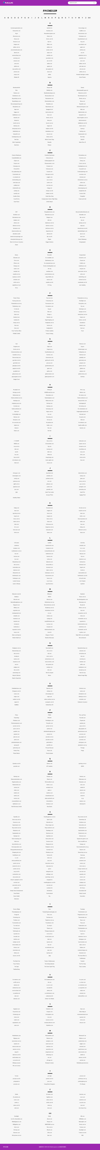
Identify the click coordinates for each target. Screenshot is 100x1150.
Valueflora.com (49, 1025)
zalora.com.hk (16, 1105)
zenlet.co (16, 1102)
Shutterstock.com (82, 833)
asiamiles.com (82, 58)
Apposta (49, 77)
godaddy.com (82, 357)
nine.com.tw (49, 650)
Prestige (82, 747)
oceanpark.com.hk (49, 702)
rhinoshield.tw (49, 801)
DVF (16, 212)
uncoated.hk (49, 987)
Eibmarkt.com (16, 257)
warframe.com (49, 1046)
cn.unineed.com (16, 177)
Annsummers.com (82, 33)
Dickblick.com (16, 214)
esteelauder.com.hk (82, 282)
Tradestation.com (82, 925)
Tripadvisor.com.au (49, 920)
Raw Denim (49, 806)
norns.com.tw (49, 656)
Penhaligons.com (49, 720)
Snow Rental (16, 893)
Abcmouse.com (16, 36)
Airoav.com (16, 39)
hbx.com (49, 428)
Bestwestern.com (49, 98)
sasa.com (49, 860)
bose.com (49, 114)
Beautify (49, 142)
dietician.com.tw (16, 225)
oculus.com (16, 693)
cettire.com (82, 182)
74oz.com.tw (49, 1127)
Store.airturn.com (49, 838)
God (16, 343)
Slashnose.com (49, 833)
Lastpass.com (16, 548)
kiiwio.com (49, 521)
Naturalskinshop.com (82, 648)
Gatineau (82, 376)
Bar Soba (82, 136)
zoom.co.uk (16, 1099)
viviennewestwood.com (82, 1014)
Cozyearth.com (82, 168)
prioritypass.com (82, 742)
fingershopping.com (49, 319)
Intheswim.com (82, 441)
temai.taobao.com (16, 944)
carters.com (49, 182)
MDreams (49, 594)
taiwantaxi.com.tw (82, 936)
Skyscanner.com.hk (82, 816)
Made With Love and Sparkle (82, 635)
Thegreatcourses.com (82, 914)
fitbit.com (49, 311)
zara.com (82, 1105)
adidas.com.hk (82, 63)
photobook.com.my (82, 745)
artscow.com (82, 69)
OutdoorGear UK (49, 704)
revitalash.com (49, 787)
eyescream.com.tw (82, 271)
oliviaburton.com (82, 693)
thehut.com (16, 953)
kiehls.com (82, 521)
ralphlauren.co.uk (16, 803)
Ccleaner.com (49, 166)
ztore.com (49, 1108)
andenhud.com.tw (82, 55)
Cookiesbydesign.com (83, 171)
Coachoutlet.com (16, 174)
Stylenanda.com (82, 827)
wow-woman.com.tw (16, 1041)
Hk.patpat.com (16, 389)
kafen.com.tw (16, 521)
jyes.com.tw (82, 484)
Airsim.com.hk (49, 39)
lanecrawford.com (82, 572)
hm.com (49, 414)
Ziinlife (16, 1094)
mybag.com (49, 618)
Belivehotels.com (49, 106)
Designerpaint (82, 242)
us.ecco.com (49, 985)
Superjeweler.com (16, 833)
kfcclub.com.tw (82, 507)
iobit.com (16, 449)
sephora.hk (16, 887)
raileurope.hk (82, 803)
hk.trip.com (49, 419)
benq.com (49, 120)
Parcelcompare (49, 753)
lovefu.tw (82, 570)
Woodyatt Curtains (49, 1063)
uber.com (16, 996)
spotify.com (82, 857)
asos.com (82, 60)
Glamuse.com (82, 343)
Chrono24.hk (16, 168)
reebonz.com (82, 801)
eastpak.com (16, 271)
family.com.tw (16, 322)
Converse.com (82, 158)
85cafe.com (49, 1129)
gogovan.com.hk (16, 368)
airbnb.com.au (82, 71)
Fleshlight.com (82, 300)
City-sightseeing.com (16, 171)
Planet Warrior (16, 753)
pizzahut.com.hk (49, 739)
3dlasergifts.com (82, 1121)
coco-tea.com (49, 185)
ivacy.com (82, 451)
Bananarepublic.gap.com (82, 90)
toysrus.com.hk (16, 955)
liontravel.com (82, 564)
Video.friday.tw (82, 1011)
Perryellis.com (49, 723)
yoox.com (49, 1081)
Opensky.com (49, 688)
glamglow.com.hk (16, 365)
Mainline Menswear (49, 637)
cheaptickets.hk (82, 190)
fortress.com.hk (82, 319)
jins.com (49, 481)
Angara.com (16, 44)
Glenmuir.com (82, 354)
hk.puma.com (82, 417)
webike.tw (82, 1054)
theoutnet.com (82, 953)
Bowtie (82, 87)
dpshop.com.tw (82, 222)
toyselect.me (16, 933)
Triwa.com (82, 922)
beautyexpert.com (82, 134)
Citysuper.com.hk (49, 174)
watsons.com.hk (82, 1057)
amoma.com (16, 71)
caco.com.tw (49, 179)
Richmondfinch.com (49, 782)
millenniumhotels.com (49, 629)
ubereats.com (16, 998)
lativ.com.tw (16, 564)
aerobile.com (49, 55)
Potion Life (49, 750)
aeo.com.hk (49, 60)
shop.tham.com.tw (49, 863)
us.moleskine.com (82, 985)
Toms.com (49, 914)
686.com (82, 1116)
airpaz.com (49, 52)
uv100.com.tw (16, 982)
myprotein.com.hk (16, 629)
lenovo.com (49, 578)
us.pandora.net (16, 993)
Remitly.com (16, 776)
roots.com (82, 784)
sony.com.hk (16, 871)
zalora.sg (49, 1105)
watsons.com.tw (16, 1049)
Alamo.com (49, 36)
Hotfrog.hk (49, 389)
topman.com (49, 942)
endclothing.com (82, 276)
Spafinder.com (49, 836)
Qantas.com (49, 763)
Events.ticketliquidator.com (49, 266)
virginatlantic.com (16, 1022)
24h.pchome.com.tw (16, 1135)
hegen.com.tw (49, 411)
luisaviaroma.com (50, 575)
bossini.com (49, 134)
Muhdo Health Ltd (16, 637)
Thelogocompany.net (49, 931)
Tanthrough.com (16, 931)
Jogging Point (82, 495)
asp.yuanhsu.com (16, 69)
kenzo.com (49, 513)
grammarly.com (82, 360)
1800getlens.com (16, 1124)
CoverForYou (16, 199)
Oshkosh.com (82, 688)
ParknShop (16, 717)
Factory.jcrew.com (16, 300)
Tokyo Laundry (82, 966)
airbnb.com (16, 66)
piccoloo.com (82, 734)
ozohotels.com (82, 699)
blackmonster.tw (82, 120)
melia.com (82, 615)
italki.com (49, 451)
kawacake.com (49, 529)
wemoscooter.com (16, 1046)
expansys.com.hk (16, 276)
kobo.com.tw (49, 518)
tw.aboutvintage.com (82, 950)
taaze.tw (82, 933)
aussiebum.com (49, 58)
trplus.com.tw (82, 944)
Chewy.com (82, 160)
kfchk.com (16, 532)
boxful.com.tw (16, 123)
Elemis (16, 255)
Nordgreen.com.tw (16, 648)
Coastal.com (49, 171)
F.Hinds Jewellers (50, 330)
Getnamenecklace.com (16, 352)
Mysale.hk (82, 605)
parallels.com (17, 731)
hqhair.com (16, 425)
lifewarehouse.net (16, 561)
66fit (82, 1135)
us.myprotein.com (82, 987)
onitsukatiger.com (50, 693)
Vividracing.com (16, 1014)
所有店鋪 (5, 1146)
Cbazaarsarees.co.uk (49, 163)
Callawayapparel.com (49, 160)
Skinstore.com (82, 836)
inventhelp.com (82, 449)
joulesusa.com (16, 481)
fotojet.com (82, 317)
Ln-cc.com (82, 548)
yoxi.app (49, 1075)
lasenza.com (49, 556)
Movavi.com (49, 599)
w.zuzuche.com (16, 1060)
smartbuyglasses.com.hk (49, 882)
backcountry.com (49, 112)
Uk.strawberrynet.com (49, 979)
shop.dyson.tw (49, 866)
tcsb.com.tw (49, 933)
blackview (16, 145)
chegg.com (49, 188)
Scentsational (49, 893)
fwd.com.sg (16, 311)
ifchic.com (82, 454)
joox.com (16, 489)
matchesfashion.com (82, 624)
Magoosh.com (16, 605)
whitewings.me (49, 1054)
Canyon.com (16, 163)
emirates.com (16, 279)
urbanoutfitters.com (82, 996)
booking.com (82, 131)
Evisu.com (16, 260)
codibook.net (16, 185)
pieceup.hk (16, 745)
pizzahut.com (82, 739)
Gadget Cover (16, 379)
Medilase (16, 596)
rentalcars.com (49, 803)
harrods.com (82, 428)
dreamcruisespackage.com (16, 236)
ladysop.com (82, 553)
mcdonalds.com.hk (82, 629)
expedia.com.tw (16, 274)
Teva (49, 909)
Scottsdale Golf (82, 890)
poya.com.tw (82, 726)
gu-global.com (16, 371)
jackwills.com (49, 489)
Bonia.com (82, 101)
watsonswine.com (82, 1052)
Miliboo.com (16, 607)
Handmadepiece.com (49, 397)
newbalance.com (82, 667)
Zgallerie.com (49, 1097)
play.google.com (82, 728)
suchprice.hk (49, 887)
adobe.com (49, 63)
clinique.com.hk (49, 190)
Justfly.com (16, 478)
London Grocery (16, 581)
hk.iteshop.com (82, 406)
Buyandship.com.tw (16, 98)
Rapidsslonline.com (16, 782)
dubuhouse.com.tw (49, 222)
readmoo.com (49, 792)
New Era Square (49, 672)
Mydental (82, 594)
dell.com (49, 220)
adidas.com (49, 47)
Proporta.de (82, 720)
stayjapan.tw (49, 879)
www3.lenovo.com (82, 1049)
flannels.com (49, 317)
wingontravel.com (49, 1052)
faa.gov (49, 309)
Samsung (82, 855)
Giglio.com (49, 346)
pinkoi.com (16, 739)
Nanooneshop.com (16, 650)
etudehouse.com (82, 266)
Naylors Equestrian (16, 678)
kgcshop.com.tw (16, 513)
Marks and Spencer (16, 635)
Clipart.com (16, 160)
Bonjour (49, 145)
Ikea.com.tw (49, 441)
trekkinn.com (16, 939)
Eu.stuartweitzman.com (49, 263)
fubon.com (16, 314)
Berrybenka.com (16, 106)
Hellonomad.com (16, 395)
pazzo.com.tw (16, 728)
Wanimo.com (49, 1038)
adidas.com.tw (16, 47)
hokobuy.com (49, 406)
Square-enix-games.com (82, 838)
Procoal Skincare (49, 747)
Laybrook (82, 583)
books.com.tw (82, 125)
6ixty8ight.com (82, 1129)
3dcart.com (49, 1119)
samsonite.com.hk (16, 885)
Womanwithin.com (49, 1035)
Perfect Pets (16, 750)
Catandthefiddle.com (16, 158)
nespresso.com (16, 661)
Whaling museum (16, 1063)
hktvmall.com (82, 414)
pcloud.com (49, 734)
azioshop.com (16, 58)
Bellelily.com (49, 90)
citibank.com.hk (49, 193)
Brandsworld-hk (16, 87)
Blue (16, 90)
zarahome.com (82, 1099)
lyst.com (16, 559)
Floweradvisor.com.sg (82, 298)
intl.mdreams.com (16, 460)
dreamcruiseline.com (16, 231)
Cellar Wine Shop (49, 196)
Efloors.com (16, 263)
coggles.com (49, 177)
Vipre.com (82, 1009)
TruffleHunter (82, 958)
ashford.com (82, 49)
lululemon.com (82, 559)
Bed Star (17, 139)
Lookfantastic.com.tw (16, 551)
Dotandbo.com (82, 214)
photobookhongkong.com (49, 731)
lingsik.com (82, 567)
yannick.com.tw (49, 1078)
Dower (16, 244)
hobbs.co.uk (49, 425)
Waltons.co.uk (82, 1038)
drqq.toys (82, 225)
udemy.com (49, 990)
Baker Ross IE (82, 142)
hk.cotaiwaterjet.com (82, 408)
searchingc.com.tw (49, 877)
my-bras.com (49, 624)
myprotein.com (16, 610)
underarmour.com (16, 987)
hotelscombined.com (16, 408)
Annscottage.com (82, 28)
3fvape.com (49, 1121)
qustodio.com (16, 766)
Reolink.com (82, 776)
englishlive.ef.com (16, 285)
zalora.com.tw (49, 1099)
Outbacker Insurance (82, 702)
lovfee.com (49, 559)
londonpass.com (16, 578)
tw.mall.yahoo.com (49, 936)
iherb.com (16, 462)
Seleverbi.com (49, 822)
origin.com (49, 696)
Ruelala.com (49, 776)
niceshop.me (82, 659)
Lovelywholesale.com (49, 551)
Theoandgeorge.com (16, 911)
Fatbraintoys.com (16, 306)
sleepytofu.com (49, 871)
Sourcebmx (82, 896)
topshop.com (49, 953)
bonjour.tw (16, 120)
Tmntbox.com (16, 920)
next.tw (16, 664)
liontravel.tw (82, 561)
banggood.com (49, 109)
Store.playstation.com (16, 846)
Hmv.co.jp (82, 389)
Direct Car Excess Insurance (16, 242)
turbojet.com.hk (16, 942)
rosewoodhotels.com (16, 801)
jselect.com (49, 486)
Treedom (82, 961)
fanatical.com (16, 317)
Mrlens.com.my (82, 607)
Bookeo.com (16, 93)
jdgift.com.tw (16, 484)
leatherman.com (49, 553)
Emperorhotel (82, 255)
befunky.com (16, 125)
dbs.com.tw (82, 217)
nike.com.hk (16, 670)
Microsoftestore (82, 637)
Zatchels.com (82, 1094)
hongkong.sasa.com (16, 403)
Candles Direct (16, 196)
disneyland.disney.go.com (16, 239)
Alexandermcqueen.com (49, 33)
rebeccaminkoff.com (49, 798)
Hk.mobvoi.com (82, 395)
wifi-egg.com (49, 1060)
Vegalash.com (16, 1009)
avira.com (16, 63)
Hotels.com (16, 430)
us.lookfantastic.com (49, 993)
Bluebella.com (49, 104)
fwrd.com (82, 328)
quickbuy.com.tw (82, 763)
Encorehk (49, 255)
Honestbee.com (49, 395)
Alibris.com (49, 44)
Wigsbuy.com (16, 1038)
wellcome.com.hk (16, 1054)
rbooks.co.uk (49, 784)
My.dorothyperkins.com (82, 599)
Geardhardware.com (49, 352)
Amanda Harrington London (82, 74)
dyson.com (82, 233)
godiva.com (49, 371)
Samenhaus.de (82, 819)
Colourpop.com (16, 166)
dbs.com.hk (49, 236)
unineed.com (82, 993)
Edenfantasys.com (49, 260)
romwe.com (16, 787)
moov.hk (49, 632)
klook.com (82, 532)
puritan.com (49, 728)
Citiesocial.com (49, 158)
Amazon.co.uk (16, 41)
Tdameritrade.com (82, 917)
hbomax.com (16, 417)
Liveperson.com (49, 548)
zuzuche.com (82, 1102)
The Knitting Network (49, 963)
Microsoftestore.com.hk (49, 605)
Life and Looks (82, 578)
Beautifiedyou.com (16, 101)
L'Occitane (16, 542)
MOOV (49, 596)
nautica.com (16, 659)
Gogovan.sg (49, 349)
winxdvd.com (82, 1046)
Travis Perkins (16, 963)
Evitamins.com (82, 257)
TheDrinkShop (16, 969)
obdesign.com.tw (82, 696)
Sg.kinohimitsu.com (16, 844)
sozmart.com (16, 882)
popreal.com (16, 734)
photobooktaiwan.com (16, 742)
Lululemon (16, 545)
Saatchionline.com (82, 830)
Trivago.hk (16, 914)
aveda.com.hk (49, 49)
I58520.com (16, 443)
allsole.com (16, 52)
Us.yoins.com (82, 979)
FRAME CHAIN (16, 333)
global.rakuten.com (49, 373)
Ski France (82, 887)
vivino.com (82, 1019)
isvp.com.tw (16, 446)
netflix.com (82, 664)
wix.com (49, 1057)
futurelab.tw (82, 322)
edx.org (49, 268)
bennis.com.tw (49, 117)
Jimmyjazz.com (16, 473)
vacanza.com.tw (49, 1019)
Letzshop (82, 542)
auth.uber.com (82, 66)
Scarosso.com (49, 841)
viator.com (16, 1025)
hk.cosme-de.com (16, 422)
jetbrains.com (49, 484)
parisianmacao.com (82, 731)
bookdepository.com (16, 136)
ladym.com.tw (49, 570)
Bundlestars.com (16, 95)
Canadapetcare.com (82, 166)
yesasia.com (82, 1075)
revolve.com (16, 798)
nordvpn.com (49, 667)
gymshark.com (16, 363)
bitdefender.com (16, 131)
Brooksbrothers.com (49, 101)
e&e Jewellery (82, 285)
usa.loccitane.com (16, 990)
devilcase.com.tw (49, 228)
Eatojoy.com (16, 266)
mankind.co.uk (16, 618)
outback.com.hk (16, 699)
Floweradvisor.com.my (16, 303)
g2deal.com (82, 368)
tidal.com (49, 939)
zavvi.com (82, 1097)
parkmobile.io (49, 742)
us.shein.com (82, 982)
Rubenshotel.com (16, 784)
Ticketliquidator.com (82, 928)
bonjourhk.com (16, 134)
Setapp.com (82, 844)
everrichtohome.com (49, 274)
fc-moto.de (16, 309)
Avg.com (82, 41)
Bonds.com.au (82, 98)
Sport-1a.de (49, 819)
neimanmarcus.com (49, 659)
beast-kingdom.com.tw (82, 117)
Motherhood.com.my (49, 602)
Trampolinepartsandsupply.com (49, 911)
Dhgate (49, 239)
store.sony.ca (82, 866)
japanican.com (16, 486)
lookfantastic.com (16, 575)
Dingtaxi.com (49, 217)
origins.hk (16, 702)
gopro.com (49, 368)
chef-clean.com (16, 182)
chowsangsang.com (82, 188)
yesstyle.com (16, 1084)
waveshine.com (49, 1049)
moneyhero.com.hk (82, 613)
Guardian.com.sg (16, 354)
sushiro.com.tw (16, 868)
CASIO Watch (49, 201)
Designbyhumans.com (49, 212)
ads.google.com (49, 69)
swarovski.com (82, 885)
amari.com (49, 71)
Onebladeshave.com (16, 688)
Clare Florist (16, 201)
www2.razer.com (49, 1043)
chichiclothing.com (16, 179)
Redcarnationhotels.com (16, 779)
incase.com (49, 462)
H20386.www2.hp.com (49, 392)
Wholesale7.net (82, 1035)
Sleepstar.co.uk (16, 830)
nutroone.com (82, 650)
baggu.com (16, 112)
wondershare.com (82, 1041)
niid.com (49, 653)
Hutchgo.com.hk (16, 392)
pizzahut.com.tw (49, 736)
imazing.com (49, 449)
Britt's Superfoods (16, 142)
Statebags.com (49, 830)
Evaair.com (82, 260)
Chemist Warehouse (16, 155)
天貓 (50, 955)
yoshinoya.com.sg (82, 1078)
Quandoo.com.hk (16, 763)
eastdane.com (49, 271)
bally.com (82, 109)
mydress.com (82, 632)
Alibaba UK (16, 77)
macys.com (16, 632)
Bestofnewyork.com (82, 95)
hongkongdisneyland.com (82, 411)
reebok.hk (82, 787)
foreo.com (16, 328)
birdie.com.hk (49, 136)
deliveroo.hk (49, 233)
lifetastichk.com (16, 572)
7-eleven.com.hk (82, 1132)
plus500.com (49, 745)
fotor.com (16, 325)
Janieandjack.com (16, 475)
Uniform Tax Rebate (49, 998)
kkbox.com (49, 532)
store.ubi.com (82, 871)
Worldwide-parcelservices (82, 1063)
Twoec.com (82, 920)
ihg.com (49, 446)
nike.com (49, 670)
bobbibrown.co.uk (16, 114)
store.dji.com (49, 885)
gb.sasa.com (49, 363)
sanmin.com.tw (16, 863)
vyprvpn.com (82, 1017)
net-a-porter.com (49, 664)
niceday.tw (16, 656)
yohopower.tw (16, 1081)
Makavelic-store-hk (16, 594)
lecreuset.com (49, 567)
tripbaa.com (82, 947)
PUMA (49, 715)
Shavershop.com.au (82, 852)
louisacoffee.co (49, 564)
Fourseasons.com (49, 303)
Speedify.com (16, 816)
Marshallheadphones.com (16, 602)
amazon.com (16, 60)
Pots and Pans (82, 715)
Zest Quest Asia (82, 1108)
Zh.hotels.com (49, 1094)
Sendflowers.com (16, 855)
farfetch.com (82, 325)
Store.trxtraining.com (16, 838)
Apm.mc (49, 41)
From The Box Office (16, 330)
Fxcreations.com (49, 306)
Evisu (16, 287)
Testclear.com (49, 917)
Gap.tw (82, 346)
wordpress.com (49, 1041)
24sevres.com (16, 1132)
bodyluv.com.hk (49, 128)
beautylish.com (82, 114)
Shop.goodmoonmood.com (16, 849)
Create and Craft (82, 199)
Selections (16, 898)
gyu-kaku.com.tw (16, 360)
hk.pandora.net (49, 422)
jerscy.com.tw (82, 481)
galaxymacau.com (16, 373)
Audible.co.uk (82, 30)
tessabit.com (16, 936)
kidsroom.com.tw (82, 529)
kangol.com (49, 516)
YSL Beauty (82, 1084)
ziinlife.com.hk (49, 1102)
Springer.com (16, 836)
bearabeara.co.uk (49, 131)
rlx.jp (82, 798)
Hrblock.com (82, 392)
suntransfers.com (16, 874)
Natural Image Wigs (82, 675)
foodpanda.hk (49, 328)
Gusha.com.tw (16, 349)
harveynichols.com (82, 400)
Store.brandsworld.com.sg (82, 846)
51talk (49, 1116)
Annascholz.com (16, 30)
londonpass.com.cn (49, 572)
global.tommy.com (82, 373)
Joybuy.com (82, 475)
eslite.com (82, 274)
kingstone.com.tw (50, 527)
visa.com (49, 1017)
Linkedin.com (82, 545)
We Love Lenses (16, 1065)
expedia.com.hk (49, 282)
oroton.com (82, 691)
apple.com (82, 47)
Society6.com (49, 849)
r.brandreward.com (49, 795)
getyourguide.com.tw (16, 376)
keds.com (82, 513)
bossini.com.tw (49, 123)
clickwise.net (82, 177)
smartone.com (82, 860)
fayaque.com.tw (82, 311)
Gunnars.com (49, 354)
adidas (49, 74)
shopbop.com (82, 882)
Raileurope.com (82, 779)
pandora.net (82, 723)
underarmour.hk (49, 996)
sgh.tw (49, 868)
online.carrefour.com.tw (49, 699)
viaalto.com (16, 1019)
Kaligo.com (16, 507)
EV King (49, 285)
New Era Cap (82, 672)
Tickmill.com (82, 931)
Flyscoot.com (49, 298)
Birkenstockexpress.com (82, 106)
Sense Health (16, 896)
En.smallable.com (49, 257)
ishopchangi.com (49, 457)
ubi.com (49, 982)
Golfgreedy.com (82, 352)
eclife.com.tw (17, 282)
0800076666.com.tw (49, 1124)
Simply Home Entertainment (16, 890)
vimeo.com (16, 1017)
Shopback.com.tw (49, 846)
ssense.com (82, 879)
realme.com (16, 795)
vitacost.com (82, 1022)
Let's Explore (82, 581)
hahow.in (16, 428)
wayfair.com (16, 1043)
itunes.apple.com (49, 460)
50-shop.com (16, 1129)
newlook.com (82, 661)
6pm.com (49, 1135)
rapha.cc (49, 790)
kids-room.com (16, 529)
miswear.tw (16, 624)
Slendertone (49, 890)
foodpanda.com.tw (49, 322)
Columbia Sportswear (49, 155)
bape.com (16, 109)
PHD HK (49, 717)
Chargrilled (82, 196)
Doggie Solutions (49, 242)
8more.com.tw (82, 1124)
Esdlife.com (82, 263)
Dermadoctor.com (16, 217)
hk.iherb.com (16, 406)
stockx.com (82, 877)
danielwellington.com (82, 231)
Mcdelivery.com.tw (49, 607)
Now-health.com (49, 648)
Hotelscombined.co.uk (82, 397)
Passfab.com (82, 717)
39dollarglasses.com (16, 1121)
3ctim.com (16, 1127)
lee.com (16, 553)
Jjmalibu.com (49, 475)
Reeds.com (49, 779)
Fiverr (82, 330)
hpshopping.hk (82, 403)
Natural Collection (16, 675)
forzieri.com (49, 325)
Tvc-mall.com (16, 925)
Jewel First (82, 492)
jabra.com (82, 478)
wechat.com (82, 1060)
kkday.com (82, 527)
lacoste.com (16, 556)
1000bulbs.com (82, 1119)
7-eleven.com (82, 1127)
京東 (16, 492)
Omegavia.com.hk (16, 691)
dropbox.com (16, 220)
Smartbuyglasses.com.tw (49, 816)
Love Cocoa (49, 581)
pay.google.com (82, 736)
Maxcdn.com (16, 599)
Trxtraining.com (16, 917)
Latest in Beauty (16, 583)
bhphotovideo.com (82, 112)
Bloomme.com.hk (82, 93)
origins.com (16, 696)
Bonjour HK (49, 87)
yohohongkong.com (82, 1081)
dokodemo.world (16, 233)
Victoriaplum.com (49, 1014)
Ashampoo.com (82, 36)
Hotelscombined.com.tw (16, 397)
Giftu (49, 343)
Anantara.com (49, 30)
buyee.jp (82, 128)
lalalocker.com (49, 561)
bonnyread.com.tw (16, 128)
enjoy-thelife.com (49, 276)
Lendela (49, 542)
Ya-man (16, 1075)
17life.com (49, 1132)
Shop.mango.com (50, 825)
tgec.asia (49, 950)
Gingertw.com (16, 346)
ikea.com (82, 460)
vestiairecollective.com (49, 1022)
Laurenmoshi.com (49, 545)
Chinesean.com (49, 168)
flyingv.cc (49, 314)
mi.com (49, 613)
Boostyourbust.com (49, 95)
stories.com (82, 863)
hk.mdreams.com (82, 422)
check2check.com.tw (82, 179)
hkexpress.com (16, 419)
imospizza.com (82, 446)
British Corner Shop (49, 139)
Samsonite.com (82, 825)
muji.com (82, 610)
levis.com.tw (82, 551)
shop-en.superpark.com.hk (16, 879)
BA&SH (82, 139)
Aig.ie (16, 33)
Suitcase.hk (49, 855)
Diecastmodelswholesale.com (82, 212)
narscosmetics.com (49, 661)
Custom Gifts (82, 193)
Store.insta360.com (82, 841)
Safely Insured (82, 893)
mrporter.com (16, 621)
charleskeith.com (16, 188)
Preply (82, 750)
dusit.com (82, 236)
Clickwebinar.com (82, 155)
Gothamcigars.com (82, 349)
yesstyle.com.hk (16, 1078)
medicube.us (16, 626)
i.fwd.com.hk (82, 457)
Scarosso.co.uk (16, 822)
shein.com (49, 857)
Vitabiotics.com (49, 1009)
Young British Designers (49, 1084)
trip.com (49, 944)
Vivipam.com (49, 1011)
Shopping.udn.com (16, 852)
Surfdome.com (82, 822)
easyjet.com (82, 268)
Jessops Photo (49, 495)
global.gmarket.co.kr (49, 376)
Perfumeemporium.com (16, 723)
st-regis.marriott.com (82, 868)
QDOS (82, 766)
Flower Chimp (16, 298)
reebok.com (16, 792)
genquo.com (82, 371)
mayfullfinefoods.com (49, 621)
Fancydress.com (82, 303)
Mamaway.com (82, 602)
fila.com (82, 306)
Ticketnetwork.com (82, 911)
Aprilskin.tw (49, 28)
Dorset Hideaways (82, 239)
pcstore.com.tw (16, 726)
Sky (49, 896)
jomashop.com (82, 489)
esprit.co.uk (16, 268)
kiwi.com (82, 524)
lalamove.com (16, 570)
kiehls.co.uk (82, 516)
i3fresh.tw (49, 454)
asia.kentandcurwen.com (16, 49)
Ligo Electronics (49, 583)
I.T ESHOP (16, 441)
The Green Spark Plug (49, 966)
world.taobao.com (16, 1057)
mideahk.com (16, 615)
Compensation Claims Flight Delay (49, 199)
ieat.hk (16, 451)
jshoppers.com (82, 486)
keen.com (16, 510)
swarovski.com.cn (16, 866)
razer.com (82, 792)
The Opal (16, 966)
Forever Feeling (49, 333)
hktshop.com (49, 403)
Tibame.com (49, 928)
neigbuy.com (16, 667)
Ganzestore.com (49, 357)
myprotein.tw (82, 621)
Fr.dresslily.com (49, 300)
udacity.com (16, 985)
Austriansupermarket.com (16, 28)
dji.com (82, 220)
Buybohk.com (82, 104)
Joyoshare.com (49, 473)
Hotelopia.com (16, 400)
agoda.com (49, 66)
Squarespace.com (16, 825)
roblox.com (16, 790)
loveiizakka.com (16, 567)
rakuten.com (82, 790)
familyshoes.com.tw (82, 314)
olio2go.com (49, 691)
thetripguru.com (82, 939)
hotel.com (16, 411)
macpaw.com (49, 626)
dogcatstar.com (49, 231)
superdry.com (82, 874)
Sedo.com (16, 841)
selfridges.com (49, 874)
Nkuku (49, 675)
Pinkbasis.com (16, 720)
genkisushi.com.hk (49, 360)
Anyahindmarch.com (82, 39)
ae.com (82, 52)
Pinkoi (16, 715)
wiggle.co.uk (82, 1043)
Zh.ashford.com (16, 1097)
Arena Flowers (82, 77)
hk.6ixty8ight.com (16, 414)
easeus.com (49, 279)
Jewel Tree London (49, 492)
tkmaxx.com (16, 947)
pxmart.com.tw (49, 726)
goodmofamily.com (49, 365)
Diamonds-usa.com (49, 214)
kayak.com (16, 516)
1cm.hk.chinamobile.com (16, 1119)
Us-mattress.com (16, 979)
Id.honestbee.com (49, 443)
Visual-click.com (16, 1011)
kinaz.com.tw (17, 518)
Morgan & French (49, 635)
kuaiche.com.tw (82, 510)
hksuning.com (49, 417)
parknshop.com (16, 747)
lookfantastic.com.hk (82, 575)
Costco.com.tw (82, 163)
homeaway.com (49, 408)
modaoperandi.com (16, 613)
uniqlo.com (82, 990)
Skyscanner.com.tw (16, 827)
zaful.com (16, 1108)
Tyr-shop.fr (49, 925)
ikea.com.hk (16, 457)
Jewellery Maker (16, 497)
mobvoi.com (49, 615)
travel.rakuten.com (82, 942)
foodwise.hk (16, 319)
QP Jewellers (49, 766)
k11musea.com (49, 524)
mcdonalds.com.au (82, 618)
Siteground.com (49, 844)
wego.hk (16, 1052)
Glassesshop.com (16, 357)
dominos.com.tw (49, 225)
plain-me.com (16, 736)
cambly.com (16, 190)
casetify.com (16, 193)
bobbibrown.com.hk (82, 123)
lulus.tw (82, 556)
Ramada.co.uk (82, 782)
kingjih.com (49, 510)
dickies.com (16, 222)
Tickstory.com (16, 928)
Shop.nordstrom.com (49, 827)
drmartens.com (16, 228)
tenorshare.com (16, 950)
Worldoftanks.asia (16, 1035)
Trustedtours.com (50, 922)
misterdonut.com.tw (49, 610)
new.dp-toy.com (82, 670)
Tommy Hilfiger (16, 909)
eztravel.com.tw (82, 279)
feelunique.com (82, 309)
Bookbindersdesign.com (49, 93)
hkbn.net (82, 419)
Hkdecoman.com (49, 400)
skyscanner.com (16, 877)
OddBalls (16, 704)
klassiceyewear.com (82, 518)
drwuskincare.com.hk (82, 228)
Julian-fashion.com (82, 473)
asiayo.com (16, 74)
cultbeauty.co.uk (82, 185)
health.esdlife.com (82, 425)
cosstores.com (82, 174)
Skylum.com (82, 849)
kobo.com (16, 524)
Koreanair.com (49, 507)
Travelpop (82, 909)
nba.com (82, 656)
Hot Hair (49, 430)
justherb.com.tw (49, 478)
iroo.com (16, 454)
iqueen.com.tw (82, 443)
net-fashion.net (82, 653)
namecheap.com (16, 672)
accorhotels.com (82, 44)
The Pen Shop (82, 963)
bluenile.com (16, 117)
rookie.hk (82, 795)
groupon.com (82, 363)
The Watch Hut (16, 961)
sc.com (16, 857)
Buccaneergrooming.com (16, 104)
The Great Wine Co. (82, 955)
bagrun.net (49, 125)
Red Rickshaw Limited (16, 806)
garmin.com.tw (82, 365)
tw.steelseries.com (49, 947)
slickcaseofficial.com (16, 860)
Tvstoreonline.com (16, 922)
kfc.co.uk (16, 527)
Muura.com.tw (82, 596)
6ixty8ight (16, 1116)
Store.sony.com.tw (16, 819)
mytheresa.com (82, 626)
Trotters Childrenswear (49, 961)
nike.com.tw (16, 653)
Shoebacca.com (49, 852)
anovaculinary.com (16, 55)
